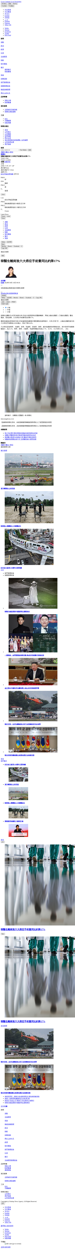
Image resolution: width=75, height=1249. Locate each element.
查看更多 (7, 162)
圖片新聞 (4, 450)
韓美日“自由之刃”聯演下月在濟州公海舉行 (19, 1100)
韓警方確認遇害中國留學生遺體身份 (17, 1102)
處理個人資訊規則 (7, 1226)
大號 (8, 312)
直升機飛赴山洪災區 (8, 488)
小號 (8, 307)
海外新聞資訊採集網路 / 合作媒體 (16, 140)
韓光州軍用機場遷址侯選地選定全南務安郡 (15, 1093)
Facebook (8, 32)
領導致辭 (8, 136)
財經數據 (8, 102)
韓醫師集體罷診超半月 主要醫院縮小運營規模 (20, 439)
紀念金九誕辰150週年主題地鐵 (11, 568)
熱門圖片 (4, 761)
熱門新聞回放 (5, 82)
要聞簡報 (8, 1170)
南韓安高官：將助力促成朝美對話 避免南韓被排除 (22, 1096)
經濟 (2, 49)
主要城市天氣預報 (11, 109)
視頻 (2, 75)
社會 (2, 53)
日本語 (7, 1215)
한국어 (7, 1211)
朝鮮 (2, 60)
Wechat (7, 30)
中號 (8, 310)
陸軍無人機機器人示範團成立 (11, 526)
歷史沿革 (8, 138)
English (7, 1213)
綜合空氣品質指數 (7, 174)
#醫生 (7, 152)
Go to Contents (5, 1)
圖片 (2, 67)
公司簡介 (8, 132)
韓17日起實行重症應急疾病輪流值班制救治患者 (21, 433)
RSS (6, 119)
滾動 (2, 42)
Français (7, 1220)
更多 (2, 759)
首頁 (6, 130)
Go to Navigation (16, 1)
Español (7, 1219)
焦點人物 (8, 100)
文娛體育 (4, 56)
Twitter (7, 33)
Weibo (7, 28)
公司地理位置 (9, 142)
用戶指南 (8, 144)
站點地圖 (8, 122)
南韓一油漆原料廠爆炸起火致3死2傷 (17, 1098)
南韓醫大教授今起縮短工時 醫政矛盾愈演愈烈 (20, 437)
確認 (3, 255)
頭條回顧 (4, 79)
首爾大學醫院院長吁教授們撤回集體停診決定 (20, 435)
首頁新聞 (4, 1026)
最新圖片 (8, 69)
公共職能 (8, 134)
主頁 (2, 1106)
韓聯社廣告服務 (10, 111)
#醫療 (3, 152)
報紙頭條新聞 (5, 89)
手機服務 (8, 120)
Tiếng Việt (8, 1222)
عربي (6, 1217)
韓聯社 (3, 154)
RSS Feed (8, 35)
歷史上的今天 (5, 93)
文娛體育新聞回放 (11, 1160)
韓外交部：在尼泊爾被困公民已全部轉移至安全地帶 (19, 1062)
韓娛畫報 (8, 71)
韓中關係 (4, 64)
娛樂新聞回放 (5, 86)
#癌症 (11, 152)
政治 (2, 46)
